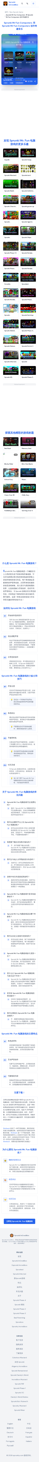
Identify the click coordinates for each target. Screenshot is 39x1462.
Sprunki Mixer (19, 1410)
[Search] (22, 3)
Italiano (29, 1441)
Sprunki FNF (19, 1384)
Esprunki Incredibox (19, 1265)
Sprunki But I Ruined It (19, 1401)
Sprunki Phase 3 (19, 1313)
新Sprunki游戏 (19, 1278)
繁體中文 (10, 1428)
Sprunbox (19, 1322)
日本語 (28, 1428)
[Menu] (33, 3)
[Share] (35, 81)
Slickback (6, 1128)
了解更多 (19, 1353)
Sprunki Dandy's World (19, 1375)
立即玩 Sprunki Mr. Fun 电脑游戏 (19, 1221)
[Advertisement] (19, 110)
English (10, 1424)
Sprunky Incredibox (19, 1326)
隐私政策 (19, 1344)
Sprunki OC (19, 1392)
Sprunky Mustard (19, 1406)
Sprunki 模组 (19, 1304)
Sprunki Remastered (20, 1371)
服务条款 (19, 1349)
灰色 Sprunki (19, 1362)
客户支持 (19, 1340)
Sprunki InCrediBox (19, 1261)
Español (29, 1437)
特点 (19, 1283)
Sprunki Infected (19, 1274)
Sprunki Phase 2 (19, 1309)
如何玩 (19, 1287)
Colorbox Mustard (19, 1357)
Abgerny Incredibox (19, 1366)
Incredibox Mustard (19, 1379)
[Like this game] (26, 81)
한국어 (10, 1437)
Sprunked (19, 1269)
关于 (19, 1296)
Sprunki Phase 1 (20, 1388)
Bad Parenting (19, 1318)
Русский (10, 1445)
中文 (29, 1424)
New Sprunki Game (16, 12)
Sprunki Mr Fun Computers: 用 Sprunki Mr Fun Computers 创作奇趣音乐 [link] (19, 16)
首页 (6, 12)
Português (10, 1441)
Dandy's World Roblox (19, 1397)
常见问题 (19, 1291)
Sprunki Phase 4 (19, 1300)
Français (29, 1432)
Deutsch (10, 1432)
